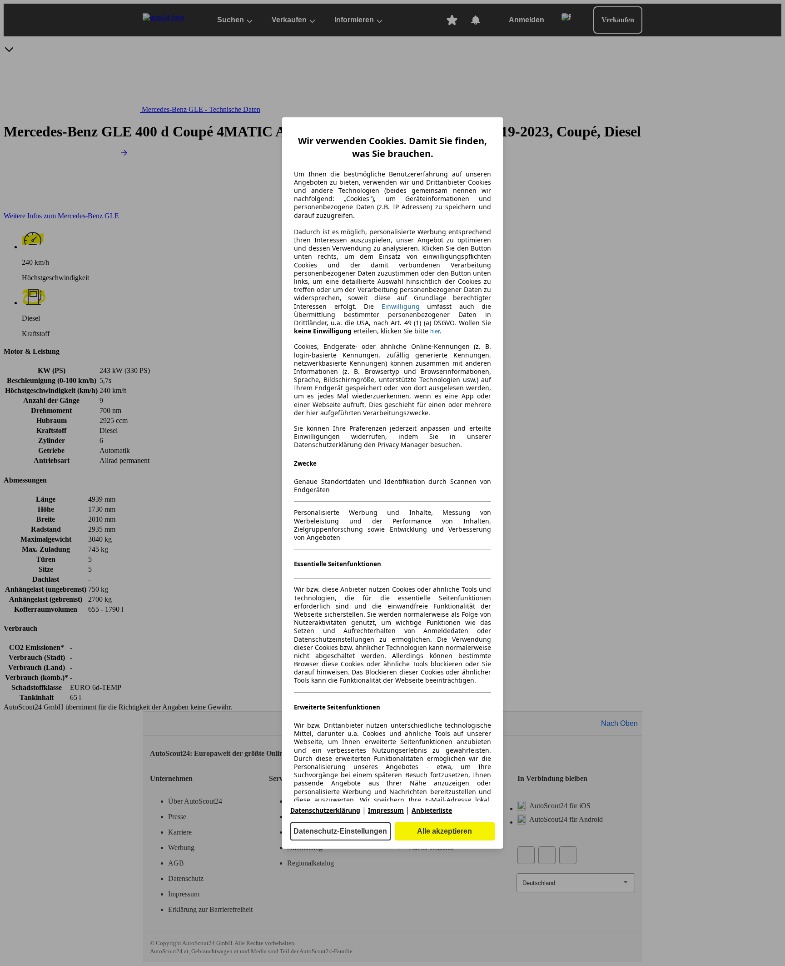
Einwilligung (401, 306)
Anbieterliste (432, 810)
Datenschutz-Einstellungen (340, 831)
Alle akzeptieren (444, 831)
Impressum (386, 810)
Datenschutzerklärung (325, 810)
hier (435, 331)
